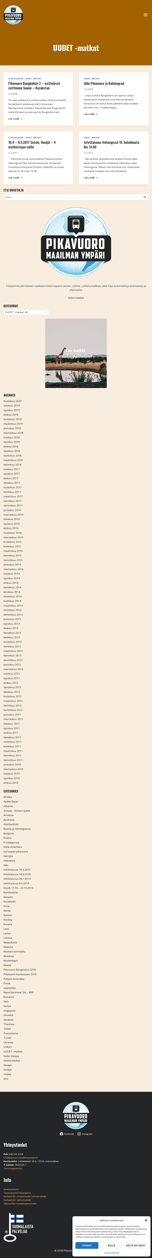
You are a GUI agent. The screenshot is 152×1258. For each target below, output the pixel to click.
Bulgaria (9, 833)
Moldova (9, 956)
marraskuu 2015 (13, 537)
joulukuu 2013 (12, 619)
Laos (6, 928)
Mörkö (7, 965)
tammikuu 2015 (13, 560)
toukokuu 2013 (13, 641)
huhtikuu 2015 (12, 546)
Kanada (8, 897)
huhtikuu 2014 (12, 601)
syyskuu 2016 (12, 523)
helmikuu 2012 (12, 705)
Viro (6, 1078)
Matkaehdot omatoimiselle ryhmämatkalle (25, 1196)
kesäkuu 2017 (12, 482)
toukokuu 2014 (13, 596)
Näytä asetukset (136, 1245)
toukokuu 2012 (13, 696)
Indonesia (9, 860)
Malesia (8, 947)
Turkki (7, 1037)
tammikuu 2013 (13, 660)
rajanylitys (10, 988)
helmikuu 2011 (12, 755)
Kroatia (8, 924)
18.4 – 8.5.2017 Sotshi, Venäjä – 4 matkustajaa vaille (32, 144)
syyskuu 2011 (12, 728)
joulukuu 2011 (12, 714)
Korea (7, 910)
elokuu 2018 (11, 446)
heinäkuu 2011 (12, 737)
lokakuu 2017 (12, 469)
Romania (9, 997)
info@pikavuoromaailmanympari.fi (21, 1157)
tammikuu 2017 (13, 505)
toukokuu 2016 (13, 532)
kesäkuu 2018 (12, 451)
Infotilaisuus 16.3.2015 (17, 869)
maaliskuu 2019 (13, 423)
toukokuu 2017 (13, 487)
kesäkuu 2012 (12, 692)
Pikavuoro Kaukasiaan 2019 (20, 974)
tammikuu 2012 (13, 710)
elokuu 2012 (11, 682)
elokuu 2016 (11, 528)
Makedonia (10, 942)
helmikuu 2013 (12, 655)
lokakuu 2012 (12, 673)
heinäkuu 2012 (12, 687)
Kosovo (8, 915)
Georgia (8, 856)
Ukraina (8, 1042)
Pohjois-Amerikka (14, 979)
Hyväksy (87, 1245)
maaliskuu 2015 (13, 551)
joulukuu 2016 (12, 510)
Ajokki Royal (11, 801)
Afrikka (8, 797)
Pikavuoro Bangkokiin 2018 (20, 969)
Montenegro (11, 960)
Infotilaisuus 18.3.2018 (17, 874)
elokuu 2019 (11, 414)
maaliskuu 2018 (13, 460)
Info (6, 865)
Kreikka (8, 919)
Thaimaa (9, 1024)
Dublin (8, 838)
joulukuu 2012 (12, 664)
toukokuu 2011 (13, 741)
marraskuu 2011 (13, 719)
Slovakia (8, 1015)
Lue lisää (15, 118)
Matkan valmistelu (15, 951)
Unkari (8, 1047)
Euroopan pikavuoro (16, 851)
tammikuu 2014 (13, 614)
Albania (8, 806)
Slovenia (8, 1019)
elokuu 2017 (11, 478)
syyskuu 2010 (12, 778)
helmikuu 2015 (12, 555)
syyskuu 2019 (12, 410)
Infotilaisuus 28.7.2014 (17, 878)
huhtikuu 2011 (12, 746)
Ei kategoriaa (15, 78)
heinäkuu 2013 (12, 632)
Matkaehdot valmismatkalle (17, 1199)
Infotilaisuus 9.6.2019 (16, 883)
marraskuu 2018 (13, 432)
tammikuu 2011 (13, 760)
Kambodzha (11, 892)
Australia (9, 819)
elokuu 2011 (11, 732)
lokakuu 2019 (12, 405)
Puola (7, 983)
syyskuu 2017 (12, 473)
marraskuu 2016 (13, 514)
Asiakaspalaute (11, 1189)
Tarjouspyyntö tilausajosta (17, 1192)
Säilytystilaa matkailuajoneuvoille (20, 1203)
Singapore (10, 1010)
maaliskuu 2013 (13, 651)
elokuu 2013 (11, 628)
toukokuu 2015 (13, 542)
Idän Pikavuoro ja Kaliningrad (104, 83)
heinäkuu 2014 (12, 587)
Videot (7, 1074)
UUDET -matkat (33, 78)
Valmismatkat (12, 1060)
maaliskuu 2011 (13, 751)
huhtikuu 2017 (12, 492)
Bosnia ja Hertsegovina (17, 828)
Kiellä (111, 1245)
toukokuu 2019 (13, 419)
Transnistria (11, 1033)
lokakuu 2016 (12, 519)
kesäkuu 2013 (12, 637)
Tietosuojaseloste (111, 1252)
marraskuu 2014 (13, 569)
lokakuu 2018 (12, 437)
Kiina (7, 906)
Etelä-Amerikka (13, 847)
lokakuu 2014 (12, 573)
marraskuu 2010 (13, 769)
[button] (146, 1220)
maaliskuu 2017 (13, 496)
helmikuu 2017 (12, 501)
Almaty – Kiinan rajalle (17, 810)
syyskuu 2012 (12, 678)
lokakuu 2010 (12, 773)
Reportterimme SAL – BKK (19, 992)
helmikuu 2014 (12, 610)
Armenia (9, 815)
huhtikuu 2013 (12, 646)
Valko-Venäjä (11, 1056)
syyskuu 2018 (12, 442)
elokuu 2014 (11, 583)
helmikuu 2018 (12, 464)
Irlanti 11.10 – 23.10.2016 (18, 888)
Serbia (7, 1006)
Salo (6, 1001)
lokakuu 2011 (12, 723)
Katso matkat (76, 297)
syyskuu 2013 (12, 623)
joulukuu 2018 (12, 428)
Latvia (7, 933)
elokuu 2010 (11, 782)
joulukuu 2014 (12, 564)
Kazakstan (10, 901)
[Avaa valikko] (147, 15)
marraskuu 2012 (13, 669)
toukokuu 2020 (13, 401)
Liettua (8, 938)
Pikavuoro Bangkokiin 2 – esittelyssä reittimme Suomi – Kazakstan (34, 85)
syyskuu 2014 (12, 578)
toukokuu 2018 (13, 455)
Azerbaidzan (11, 824)
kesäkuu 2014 (12, 592)
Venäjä (8, 1065)
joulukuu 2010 (12, 764)
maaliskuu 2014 (13, 605)
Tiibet (7, 1028)
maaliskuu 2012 (13, 701)
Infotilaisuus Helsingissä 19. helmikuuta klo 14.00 (111, 144)
